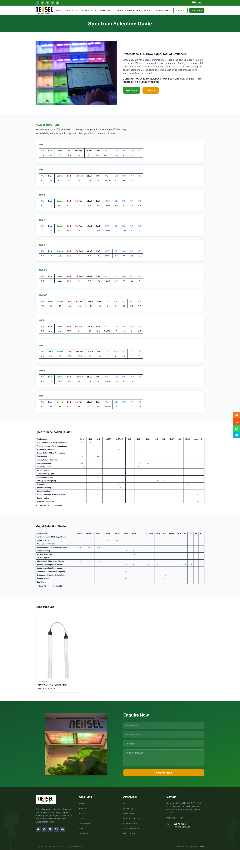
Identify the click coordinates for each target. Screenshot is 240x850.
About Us (69, 10)
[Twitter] (42, 3)
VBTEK (201, 846)
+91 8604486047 (182, 827)
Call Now (150, 90)
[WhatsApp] (236, 428)
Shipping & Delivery (132, 828)
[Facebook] (37, 3)
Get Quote (197, 10)
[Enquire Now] (236, 415)
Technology (128, 808)
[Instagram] (52, 3)
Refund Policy (129, 833)
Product (82, 813)
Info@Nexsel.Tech (174, 818)
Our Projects (107, 10)
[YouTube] (47, 3)
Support (83, 818)
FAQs (125, 803)
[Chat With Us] (236, 435)
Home (59, 10)
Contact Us (162, 10)
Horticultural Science (129, 10)
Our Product (87, 10)
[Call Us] (236, 421)
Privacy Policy (129, 813)
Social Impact (85, 823)
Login (179, 10)
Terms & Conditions (131, 818)
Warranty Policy (130, 823)
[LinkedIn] (57, 3)
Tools (147, 10)
